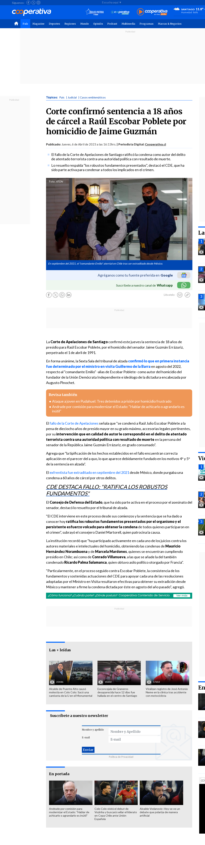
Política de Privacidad (121, 757)
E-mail (86, 737)
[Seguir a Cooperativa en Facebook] (28, 2)
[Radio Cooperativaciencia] (120, 12)
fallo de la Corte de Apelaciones (74, 423)
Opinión (98, 23)
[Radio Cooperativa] (152, 12)
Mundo (84, 23)
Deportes (54, 23)
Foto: (52, 181)
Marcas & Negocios (170, 23)
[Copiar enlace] (187, 295)
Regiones (70, 23)
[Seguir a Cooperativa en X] (33, 2)
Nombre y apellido (93, 729)
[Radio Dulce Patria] (94, 12)
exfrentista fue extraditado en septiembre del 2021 (89, 472)
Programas (147, 23)
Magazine (38, 23)
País (25, 23)
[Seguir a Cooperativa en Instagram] (38, 2)
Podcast (112, 23)
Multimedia (128, 23)
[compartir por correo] (180, 295)
